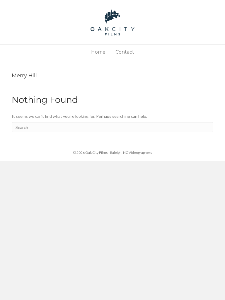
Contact (124, 52)
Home (98, 52)
